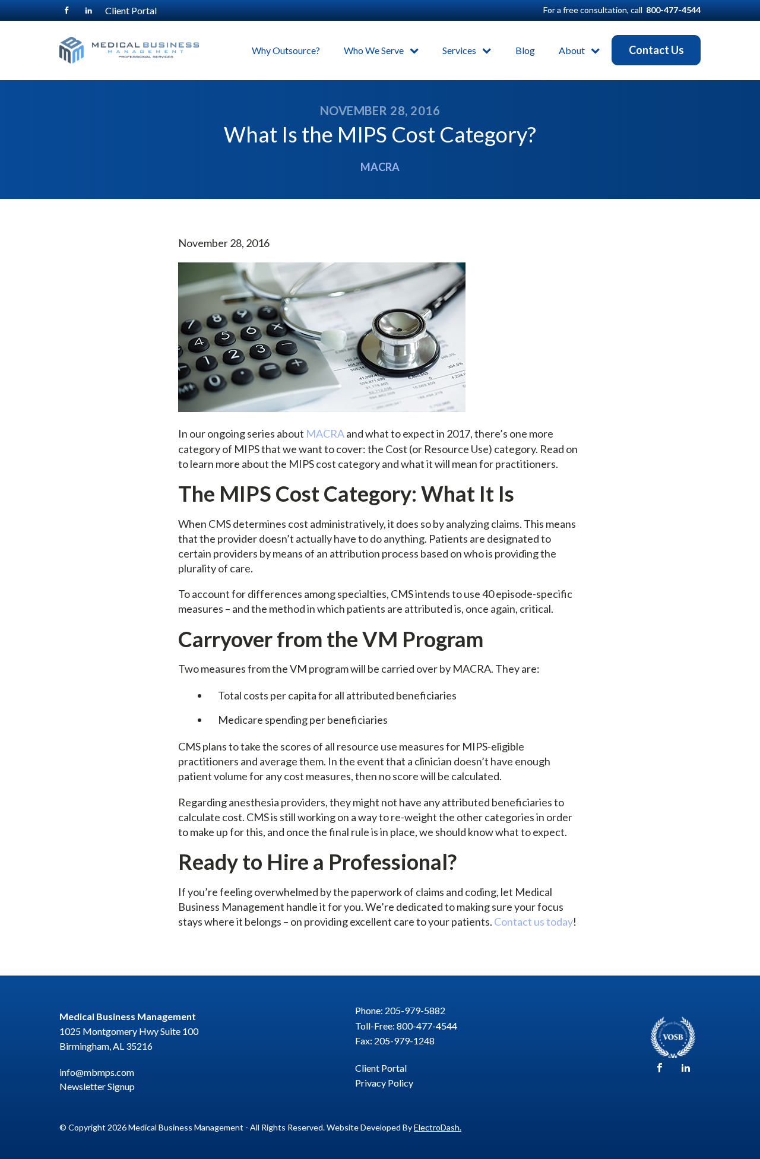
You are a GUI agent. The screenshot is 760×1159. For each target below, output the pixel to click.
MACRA (380, 166)
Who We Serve (374, 50)
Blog (525, 50)
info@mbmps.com (96, 1072)
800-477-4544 (673, 10)
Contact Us (656, 49)
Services (459, 50)
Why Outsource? (286, 50)
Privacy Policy (384, 1082)
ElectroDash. (437, 1127)
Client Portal (131, 10)
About (572, 50)
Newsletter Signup (97, 1086)
